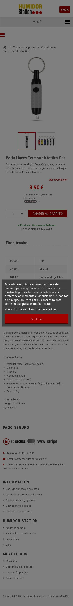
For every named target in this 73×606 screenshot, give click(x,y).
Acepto (36, 319)
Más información (16, 309)
